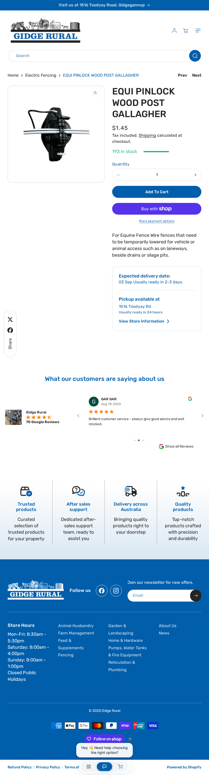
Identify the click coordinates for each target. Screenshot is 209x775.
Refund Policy (20, 767)
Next (196, 75)
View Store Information (141, 321)
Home (13, 75)
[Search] (195, 56)
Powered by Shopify (184, 767)
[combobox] (104, 55)
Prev (182, 75)
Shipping (147, 135)
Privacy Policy (48, 767)
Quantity (120, 164)
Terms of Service (78, 767)
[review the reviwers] (190, 400)
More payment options (156, 221)
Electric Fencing (40, 75)
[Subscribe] (195, 596)
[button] (197, 30)
